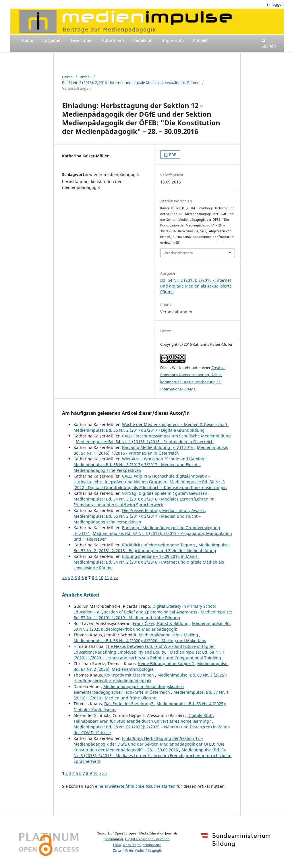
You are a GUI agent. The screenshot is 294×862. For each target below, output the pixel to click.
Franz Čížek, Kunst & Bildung (161, 623)
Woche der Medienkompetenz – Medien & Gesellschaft (175, 424)
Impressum (173, 40)
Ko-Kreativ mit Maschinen (129, 675)
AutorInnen (113, 40)
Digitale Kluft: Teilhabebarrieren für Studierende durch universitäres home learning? (144, 718)
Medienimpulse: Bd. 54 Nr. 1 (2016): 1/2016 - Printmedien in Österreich (145, 441)
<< (64, 577)
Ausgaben (52, 40)
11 (107, 577)
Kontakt (200, 40)
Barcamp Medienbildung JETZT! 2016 (158, 447)
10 (101, 577)
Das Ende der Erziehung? (129, 703)
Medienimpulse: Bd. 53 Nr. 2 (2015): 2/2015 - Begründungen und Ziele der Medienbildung (152, 547)
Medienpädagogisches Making (169, 635)
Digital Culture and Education (147, 839)
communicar (114, 839)
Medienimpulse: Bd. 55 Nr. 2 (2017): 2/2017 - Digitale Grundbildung (139, 430)
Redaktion (142, 40)
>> (116, 577)
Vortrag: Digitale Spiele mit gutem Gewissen (165, 493)
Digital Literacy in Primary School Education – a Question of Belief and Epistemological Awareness (145, 609)
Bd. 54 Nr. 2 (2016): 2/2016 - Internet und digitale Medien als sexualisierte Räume (130, 82)
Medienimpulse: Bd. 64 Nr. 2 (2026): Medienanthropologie (151, 666)
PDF (172, 154)
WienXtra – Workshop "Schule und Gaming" (165, 459)
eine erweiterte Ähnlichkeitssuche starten (135, 786)
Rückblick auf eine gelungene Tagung (159, 545)
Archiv (85, 76)
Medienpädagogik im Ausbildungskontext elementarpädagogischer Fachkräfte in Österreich (129, 689)
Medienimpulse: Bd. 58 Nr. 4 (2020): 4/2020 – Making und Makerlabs (140, 640)
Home (27, 40)
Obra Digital (132, 845)
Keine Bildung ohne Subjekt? (166, 663)
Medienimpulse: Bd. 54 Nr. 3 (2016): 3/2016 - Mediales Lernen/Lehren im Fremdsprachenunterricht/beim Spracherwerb (144, 501)
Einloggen (275, 4)
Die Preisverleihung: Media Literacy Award (163, 510)
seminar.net (152, 845)
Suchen (269, 46)
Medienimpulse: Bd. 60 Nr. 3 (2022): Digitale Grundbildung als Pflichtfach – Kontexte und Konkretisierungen (150, 484)
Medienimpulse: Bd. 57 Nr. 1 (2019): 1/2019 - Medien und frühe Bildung (153, 614)
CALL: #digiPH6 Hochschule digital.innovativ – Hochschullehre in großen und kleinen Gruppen (142, 478)
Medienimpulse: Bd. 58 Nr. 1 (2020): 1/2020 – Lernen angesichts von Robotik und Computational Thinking (149, 654)
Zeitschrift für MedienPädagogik (137, 851)
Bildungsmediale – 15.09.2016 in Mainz (160, 556)
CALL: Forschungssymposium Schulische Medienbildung (176, 436)
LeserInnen (82, 40)
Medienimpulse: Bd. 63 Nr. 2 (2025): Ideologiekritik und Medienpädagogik (152, 626)
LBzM (117, 845)
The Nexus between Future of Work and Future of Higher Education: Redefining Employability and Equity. (144, 649)
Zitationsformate (178, 252)
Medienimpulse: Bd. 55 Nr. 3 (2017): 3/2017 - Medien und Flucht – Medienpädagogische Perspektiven (137, 467)
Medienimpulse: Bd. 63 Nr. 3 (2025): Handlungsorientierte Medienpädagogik (150, 677)
